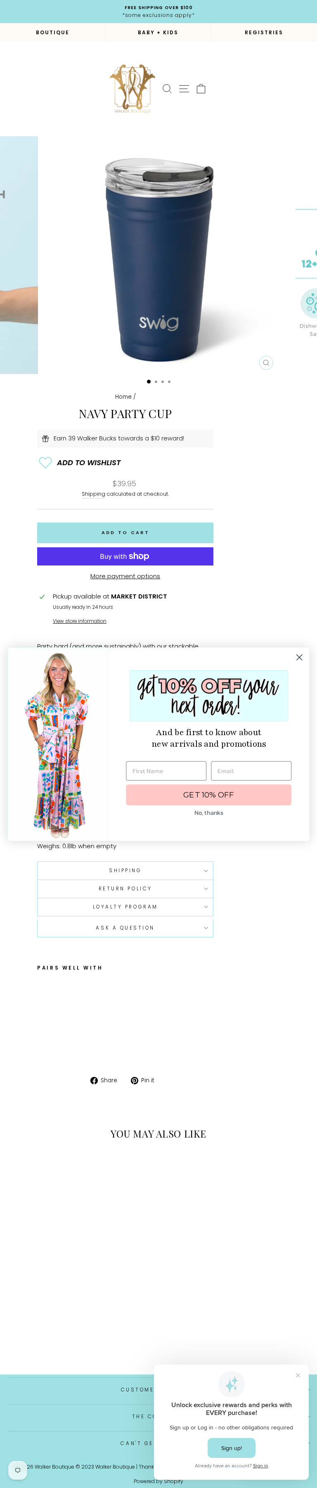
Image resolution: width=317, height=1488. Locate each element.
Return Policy (125, 888)
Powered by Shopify (158, 1481)
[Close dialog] (299, 657)
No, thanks (208, 812)
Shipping (93, 493)
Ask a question (125, 928)
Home (123, 397)
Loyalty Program (125, 907)
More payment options (125, 576)
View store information (79, 621)
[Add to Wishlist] (125, 462)
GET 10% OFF (208, 794)
